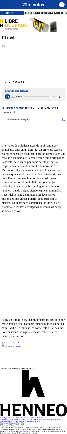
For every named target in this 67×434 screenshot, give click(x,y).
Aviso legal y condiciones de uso (10, 418)
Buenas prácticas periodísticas (14, 421)
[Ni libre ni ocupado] (33, 25)
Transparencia (9, 420)
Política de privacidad (28, 418)
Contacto (52, 420)
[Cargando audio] (7, 96)
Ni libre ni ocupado (13, 108)
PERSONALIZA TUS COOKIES (25, 420)
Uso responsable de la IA (32, 421)
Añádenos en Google (17, 119)
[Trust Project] (9, 343)
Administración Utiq (43, 420)
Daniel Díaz (11, 112)
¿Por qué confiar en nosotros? (11, 346)
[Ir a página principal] (33, 5)
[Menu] (4, 4)
